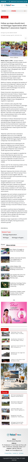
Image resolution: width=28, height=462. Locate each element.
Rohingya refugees (17, 237)
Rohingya (6, 237)
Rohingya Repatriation (10, 234)
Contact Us (15, 453)
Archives (21, 453)
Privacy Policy (8, 453)
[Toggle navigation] (2, 5)
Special (4, 17)
